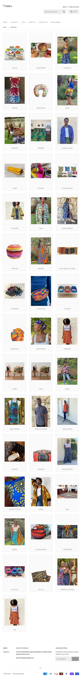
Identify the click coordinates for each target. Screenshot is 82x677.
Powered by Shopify (18, 673)
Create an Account (74, 7)
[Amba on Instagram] (41, 668)
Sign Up (75, 659)
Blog (23, 22)
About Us (32, 22)
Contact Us (43, 22)
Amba (9, 673)
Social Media (55, 22)
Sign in (64, 7)
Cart (75, 11)
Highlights (6, 652)
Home (5, 22)
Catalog (14, 22)
